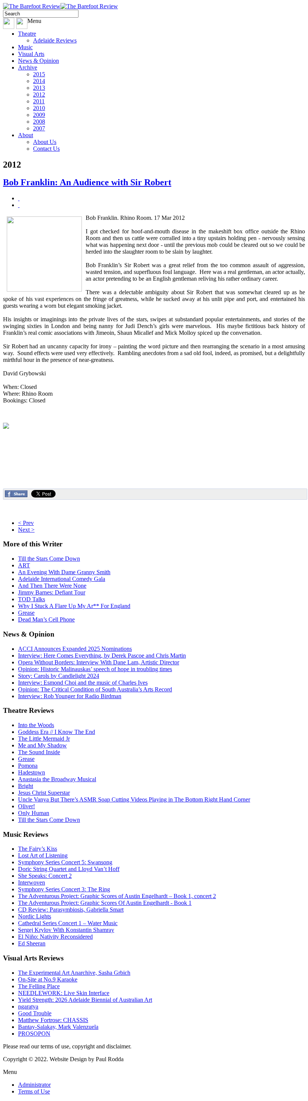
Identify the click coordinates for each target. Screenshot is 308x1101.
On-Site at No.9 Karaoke (47, 979)
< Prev (26, 523)
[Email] (19, 205)
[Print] (19, 198)
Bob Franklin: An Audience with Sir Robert (87, 182)
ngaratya (28, 1006)
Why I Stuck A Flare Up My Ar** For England (74, 606)
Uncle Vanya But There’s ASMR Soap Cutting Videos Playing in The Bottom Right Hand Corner (134, 799)
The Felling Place (39, 986)
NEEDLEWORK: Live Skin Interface (63, 993)
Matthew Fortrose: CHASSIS (53, 1020)
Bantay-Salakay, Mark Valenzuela (58, 1027)
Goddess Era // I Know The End (56, 732)
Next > (26, 529)
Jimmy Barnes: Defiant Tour (51, 592)
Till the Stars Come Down (49, 558)
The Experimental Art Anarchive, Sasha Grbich (74, 972)
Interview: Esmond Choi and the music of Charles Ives (83, 682)
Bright (25, 786)
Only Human (33, 813)
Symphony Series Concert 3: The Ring (64, 889)
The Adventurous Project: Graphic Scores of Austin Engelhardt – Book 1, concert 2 (117, 896)
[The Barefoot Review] (60, 6)
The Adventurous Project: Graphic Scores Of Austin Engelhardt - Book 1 (105, 903)
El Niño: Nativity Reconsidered (55, 936)
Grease (26, 612)
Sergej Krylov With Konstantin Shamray (66, 930)
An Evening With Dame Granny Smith (64, 572)
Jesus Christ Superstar (44, 792)
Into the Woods (36, 725)
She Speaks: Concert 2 (45, 876)
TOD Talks (31, 599)
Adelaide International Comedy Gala (61, 579)
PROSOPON (34, 1033)
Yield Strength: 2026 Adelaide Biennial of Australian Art (85, 1000)
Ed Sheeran (31, 943)
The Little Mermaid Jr (44, 738)
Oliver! (26, 806)
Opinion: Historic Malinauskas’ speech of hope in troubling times (95, 669)
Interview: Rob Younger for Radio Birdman (69, 696)
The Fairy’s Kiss (37, 848)
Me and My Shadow (42, 745)
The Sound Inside (39, 752)
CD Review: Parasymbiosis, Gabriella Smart (71, 909)
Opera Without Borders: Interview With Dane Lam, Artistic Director (98, 662)
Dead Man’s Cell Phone (46, 619)
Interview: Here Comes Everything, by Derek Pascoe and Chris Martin (102, 655)
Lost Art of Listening (43, 855)
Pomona (28, 765)
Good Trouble (34, 1013)
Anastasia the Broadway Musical (57, 779)
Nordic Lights (34, 916)
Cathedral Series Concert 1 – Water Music (68, 923)
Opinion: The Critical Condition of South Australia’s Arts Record (95, 689)
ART (24, 565)
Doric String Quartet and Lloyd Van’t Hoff (68, 869)
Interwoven (31, 882)
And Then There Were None (52, 585)
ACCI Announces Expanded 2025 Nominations (75, 649)
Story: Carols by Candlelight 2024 (58, 676)
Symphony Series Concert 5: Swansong (65, 862)
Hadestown (31, 772)
